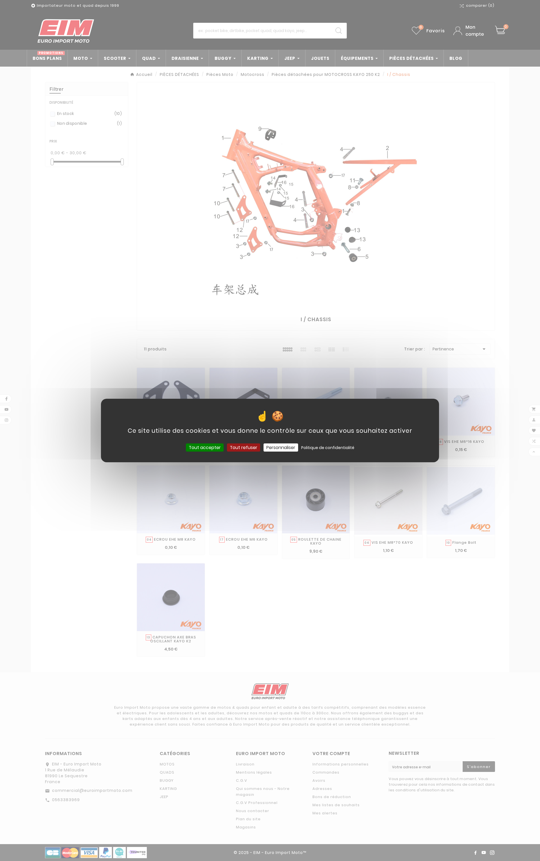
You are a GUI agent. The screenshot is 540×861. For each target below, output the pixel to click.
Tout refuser (243, 447)
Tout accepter (205, 447)
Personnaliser (280, 447)
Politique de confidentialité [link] (327, 447)
